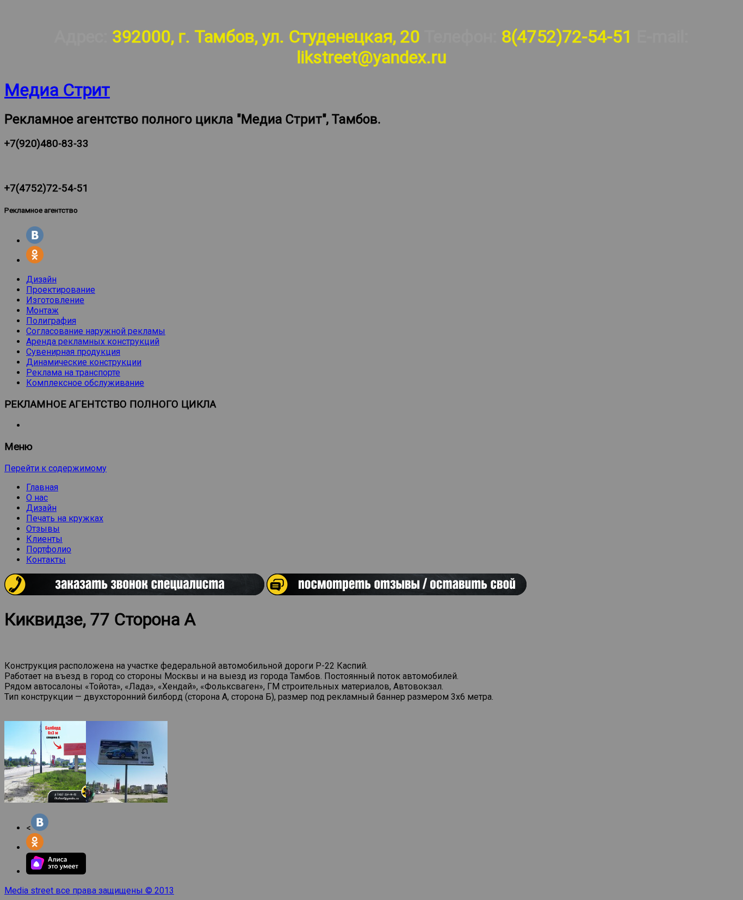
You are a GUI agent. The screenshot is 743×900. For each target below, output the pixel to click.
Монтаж (42, 310)
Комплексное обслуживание (85, 383)
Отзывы (43, 528)
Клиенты (44, 539)
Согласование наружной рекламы (95, 331)
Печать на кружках (64, 518)
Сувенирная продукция (73, 352)
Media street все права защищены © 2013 (89, 890)
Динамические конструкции (83, 362)
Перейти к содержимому (55, 468)
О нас (37, 497)
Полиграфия (51, 321)
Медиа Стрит (57, 89)
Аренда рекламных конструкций (92, 341)
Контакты (46, 559)
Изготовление (55, 300)
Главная (42, 487)
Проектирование (60, 290)
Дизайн (41, 279)
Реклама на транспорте (73, 372)
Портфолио (48, 549)
